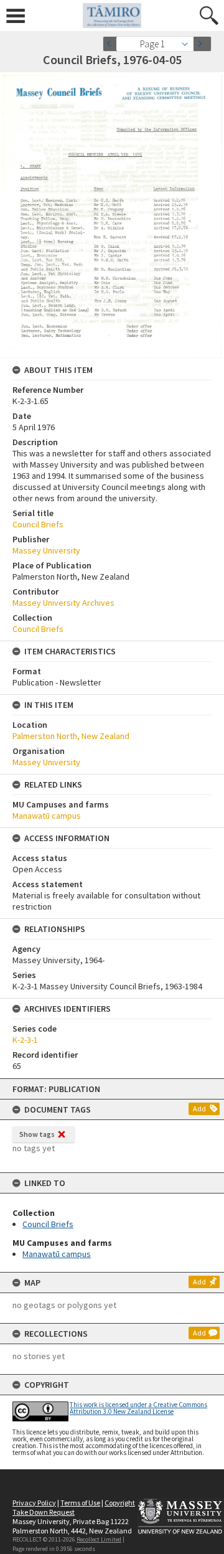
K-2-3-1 (25, 1039)
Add (199, 1108)
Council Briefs (47, 1224)
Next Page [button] (202, 44)
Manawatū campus (56, 1254)
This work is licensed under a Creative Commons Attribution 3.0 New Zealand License (138, 1408)
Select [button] (188, 44)
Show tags (37, 1134)
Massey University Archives (63, 602)
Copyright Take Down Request (73, 1507)
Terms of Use (80, 1502)
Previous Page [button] (112, 44)
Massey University (46, 550)
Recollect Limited (99, 1539)
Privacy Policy (34, 1502)
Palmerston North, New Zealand (70, 736)
